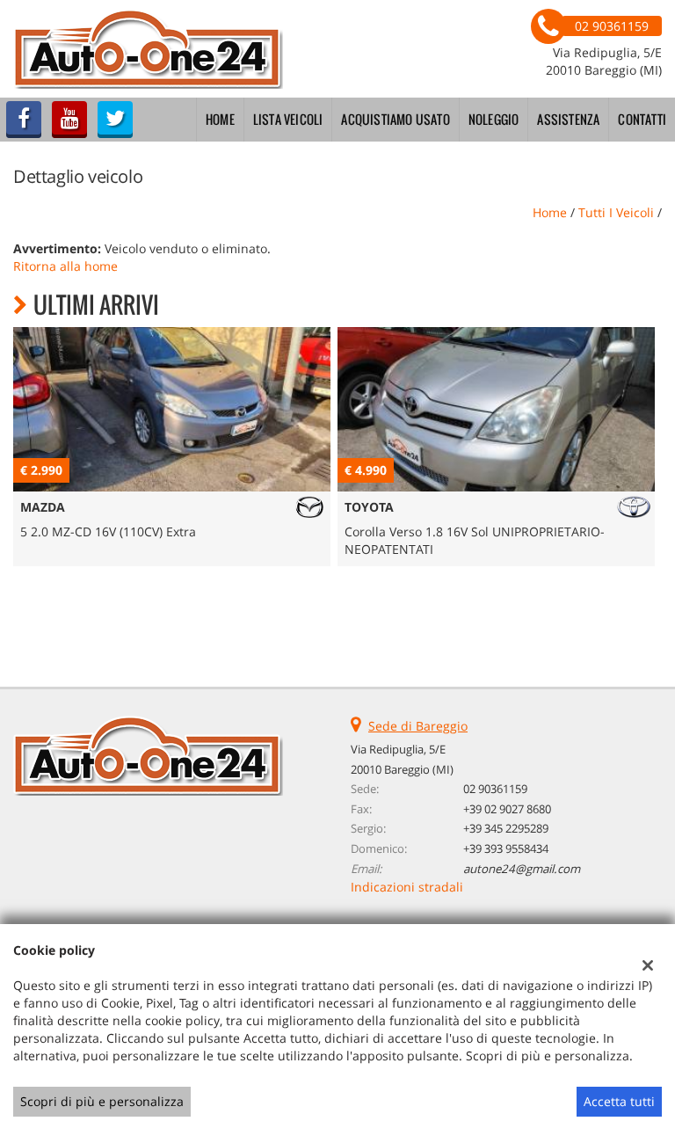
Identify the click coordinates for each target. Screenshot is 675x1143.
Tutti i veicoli (616, 212)
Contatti (642, 119)
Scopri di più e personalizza (102, 1101)
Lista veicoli (288, 119)
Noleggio (493, 119)
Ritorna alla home (65, 266)
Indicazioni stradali (407, 886)
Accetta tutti (619, 1101)
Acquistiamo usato (395, 119)
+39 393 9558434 (505, 848)
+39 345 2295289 (505, 828)
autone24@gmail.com (521, 869)
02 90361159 (495, 789)
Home (220, 119)
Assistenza (568, 119)
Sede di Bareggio (418, 725)
